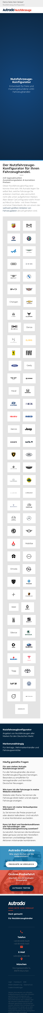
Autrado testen (21, 888)
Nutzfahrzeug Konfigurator (14, 5)
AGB (24, 982)
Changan (14, 302)
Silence (13, 633)
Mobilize (29, 543)
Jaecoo (14, 429)
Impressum (18, 982)
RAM (14, 607)
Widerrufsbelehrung (15, 985)
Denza (29, 327)
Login (10, 982)
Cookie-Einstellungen (15, 987)
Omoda (13, 569)
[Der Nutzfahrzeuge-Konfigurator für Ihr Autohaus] (17, 10)
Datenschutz (28, 985)
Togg (13, 671)
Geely (29, 365)
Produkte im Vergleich (21, 864)
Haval (13, 391)
